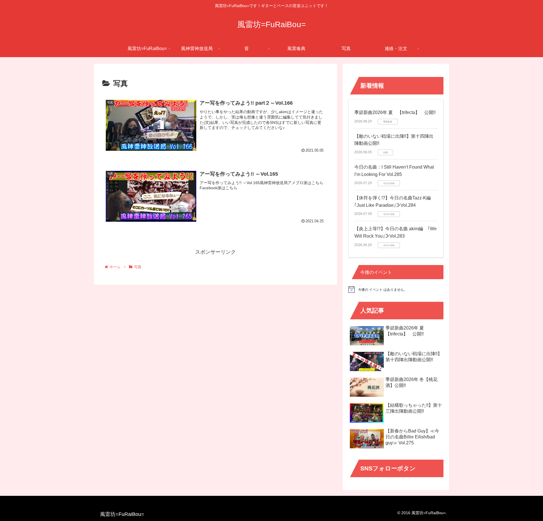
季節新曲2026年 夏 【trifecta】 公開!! (395, 112)
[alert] (395, 289)
